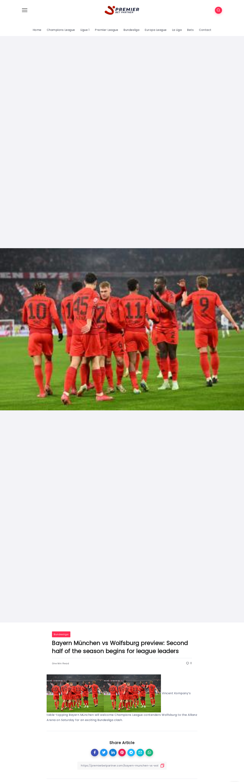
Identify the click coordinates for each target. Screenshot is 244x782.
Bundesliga (61, 634)
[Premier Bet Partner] (122, 10)
